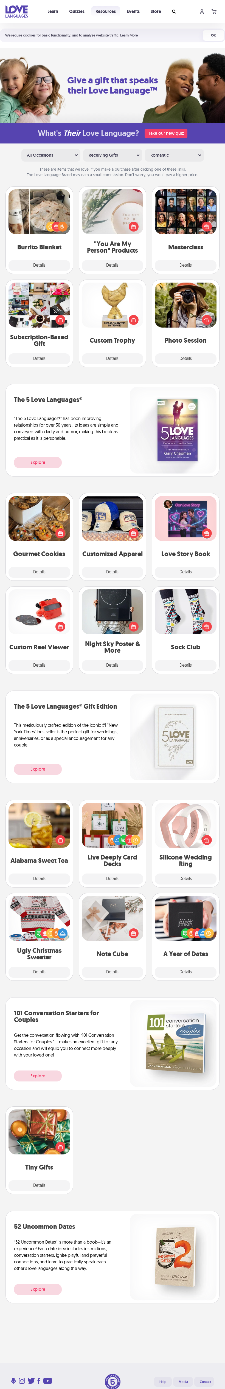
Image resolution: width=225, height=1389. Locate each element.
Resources (105, 11)
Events (133, 11)
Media (183, 1382)
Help (162, 1382)
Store (156, 11)
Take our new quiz (166, 133)
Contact (205, 1382)
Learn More (129, 35)
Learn (52, 11)
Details (39, 265)
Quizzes (77, 11)
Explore (37, 462)
